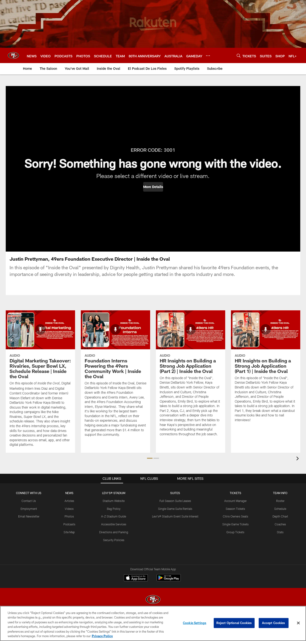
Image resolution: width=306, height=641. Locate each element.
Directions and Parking (113, 532)
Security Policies (113, 540)
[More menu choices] (208, 56)
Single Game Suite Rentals (175, 508)
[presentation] (298, 459)
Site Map (69, 532)
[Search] (238, 55)
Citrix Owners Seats (235, 516)
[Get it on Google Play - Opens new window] (168, 580)
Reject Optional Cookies (234, 623)
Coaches (280, 524)
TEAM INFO (280, 493)
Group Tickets (235, 532)
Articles (69, 500)
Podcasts (69, 524)
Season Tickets (235, 508)
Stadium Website (114, 500)
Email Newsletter (28, 516)
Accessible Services (113, 524)
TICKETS (235, 493)
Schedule (280, 508)
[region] (153, 623)
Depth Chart (280, 516)
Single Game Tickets (235, 524)
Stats (280, 532)
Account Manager (235, 500)
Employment (29, 508)
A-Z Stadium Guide (113, 516)
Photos (69, 516)
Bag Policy (113, 508)
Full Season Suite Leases (175, 500)
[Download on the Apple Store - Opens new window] (135, 578)
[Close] (298, 623)
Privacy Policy (102, 636)
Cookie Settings (194, 623)
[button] (153, 187)
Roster (280, 500)
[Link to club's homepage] (13, 55)
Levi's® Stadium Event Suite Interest (175, 516)
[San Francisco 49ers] (153, 600)
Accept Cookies (273, 623)
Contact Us (29, 500)
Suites (175, 493)
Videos (69, 508)
